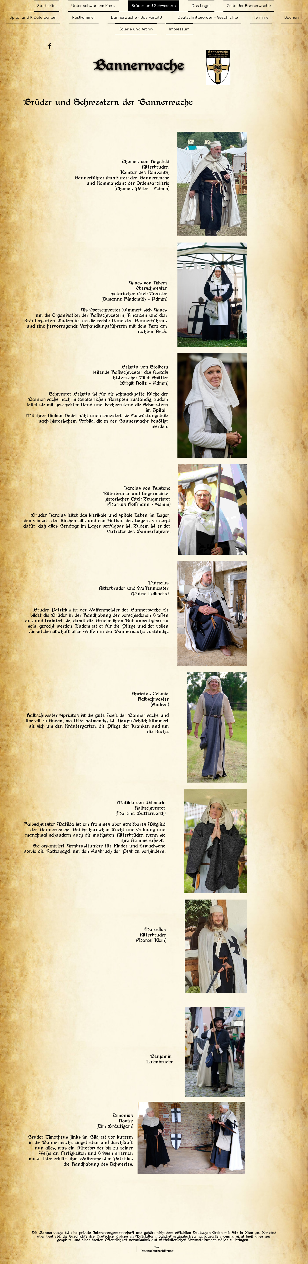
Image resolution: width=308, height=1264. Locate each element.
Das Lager (201, 6)
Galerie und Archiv (136, 29)
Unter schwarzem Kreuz (93, 6)
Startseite (46, 6)
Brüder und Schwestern (153, 6)
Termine (261, 18)
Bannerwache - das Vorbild (136, 18)
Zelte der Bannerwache (249, 6)
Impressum (179, 29)
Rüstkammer (83, 18)
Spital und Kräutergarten (32, 18)
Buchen (291, 18)
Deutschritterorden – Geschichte (208, 18)
